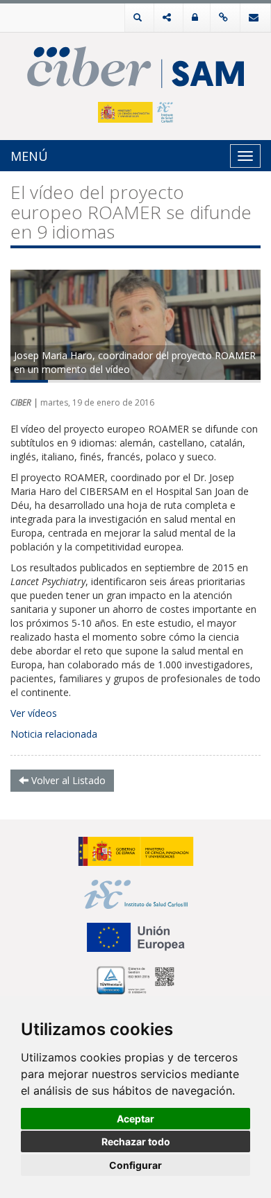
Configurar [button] (135, 1165)
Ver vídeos (33, 713)
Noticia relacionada (53, 733)
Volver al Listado (67, 780)
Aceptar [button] (135, 1119)
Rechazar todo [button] (135, 1141)
